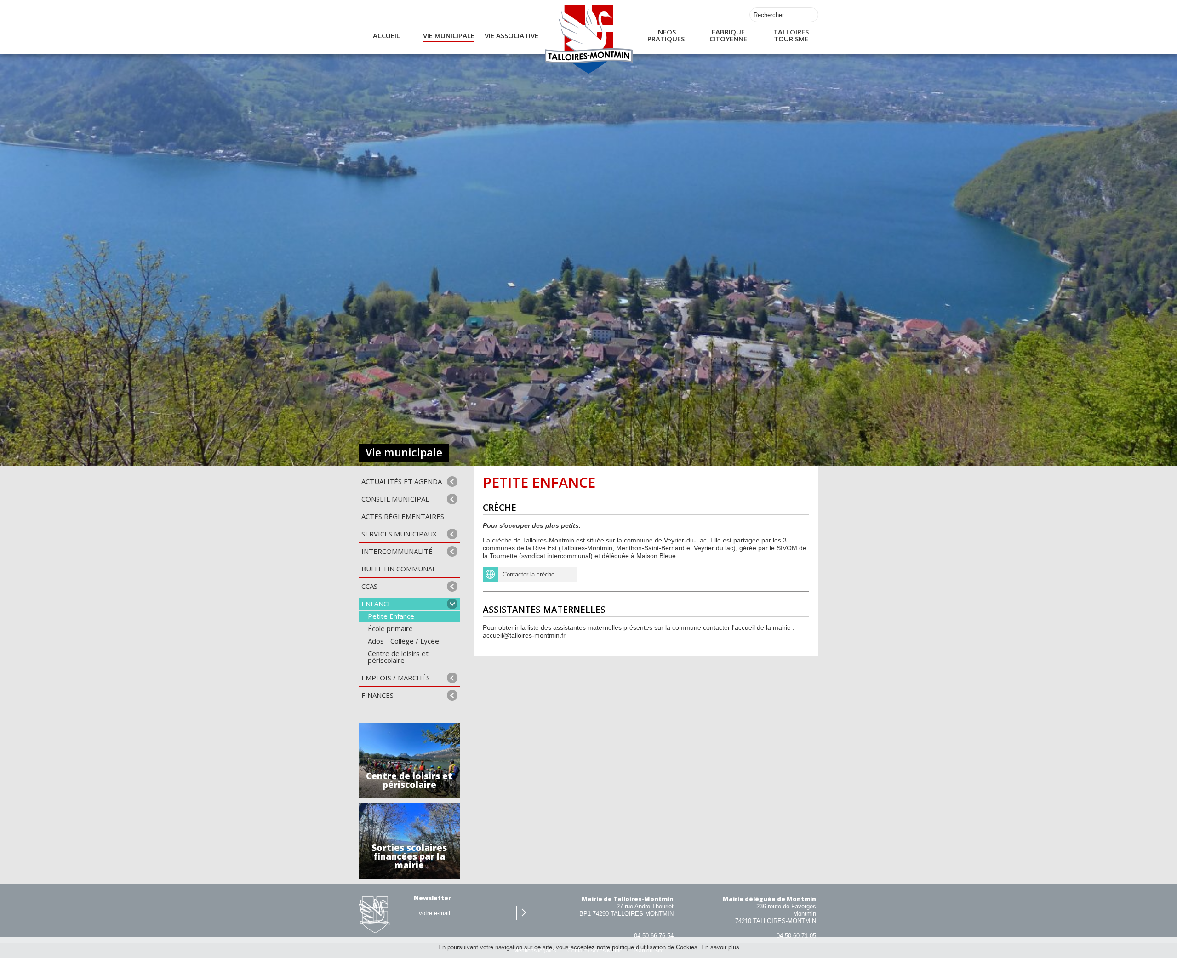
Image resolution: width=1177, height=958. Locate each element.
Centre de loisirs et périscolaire (398, 657)
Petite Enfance (391, 616)
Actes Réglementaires (402, 516)
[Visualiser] (569, 574)
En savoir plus (720, 947)
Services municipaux (399, 533)
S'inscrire (523, 913)
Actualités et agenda (401, 481)
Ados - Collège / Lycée (403, 640)
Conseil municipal (395, 498)
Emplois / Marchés (395, 677)
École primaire (390, 628)
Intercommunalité (397, 551)
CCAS (369, 586)
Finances (377, 695)
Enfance (376, 603)
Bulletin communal (398, 568)
